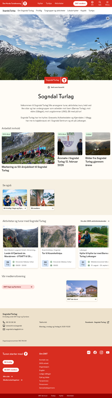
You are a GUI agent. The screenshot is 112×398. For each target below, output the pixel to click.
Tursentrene (43, 381)
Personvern (43, 384)
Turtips (49, 3)
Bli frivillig (8, 362)
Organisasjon (44, 367)
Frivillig (39, 10)
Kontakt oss (43, 360)
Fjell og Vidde (44, 377)
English (42, 370)
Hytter (40, 3)
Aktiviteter (59, 3)
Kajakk (83, 10)
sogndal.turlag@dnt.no (14, 329)
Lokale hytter (72, 10)
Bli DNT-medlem (10, 370)
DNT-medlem (80, 3)
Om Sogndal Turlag (26, 10)
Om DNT (43, 353)
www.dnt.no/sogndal (14, 326)
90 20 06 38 (11, 322)
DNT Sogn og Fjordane (12, 287)
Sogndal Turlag (9, 10)
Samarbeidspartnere (47, 388)
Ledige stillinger (45, 374)
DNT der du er (42, 396)
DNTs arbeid (43, 363)
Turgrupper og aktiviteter (54, 10)
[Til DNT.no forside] (14, 3)
